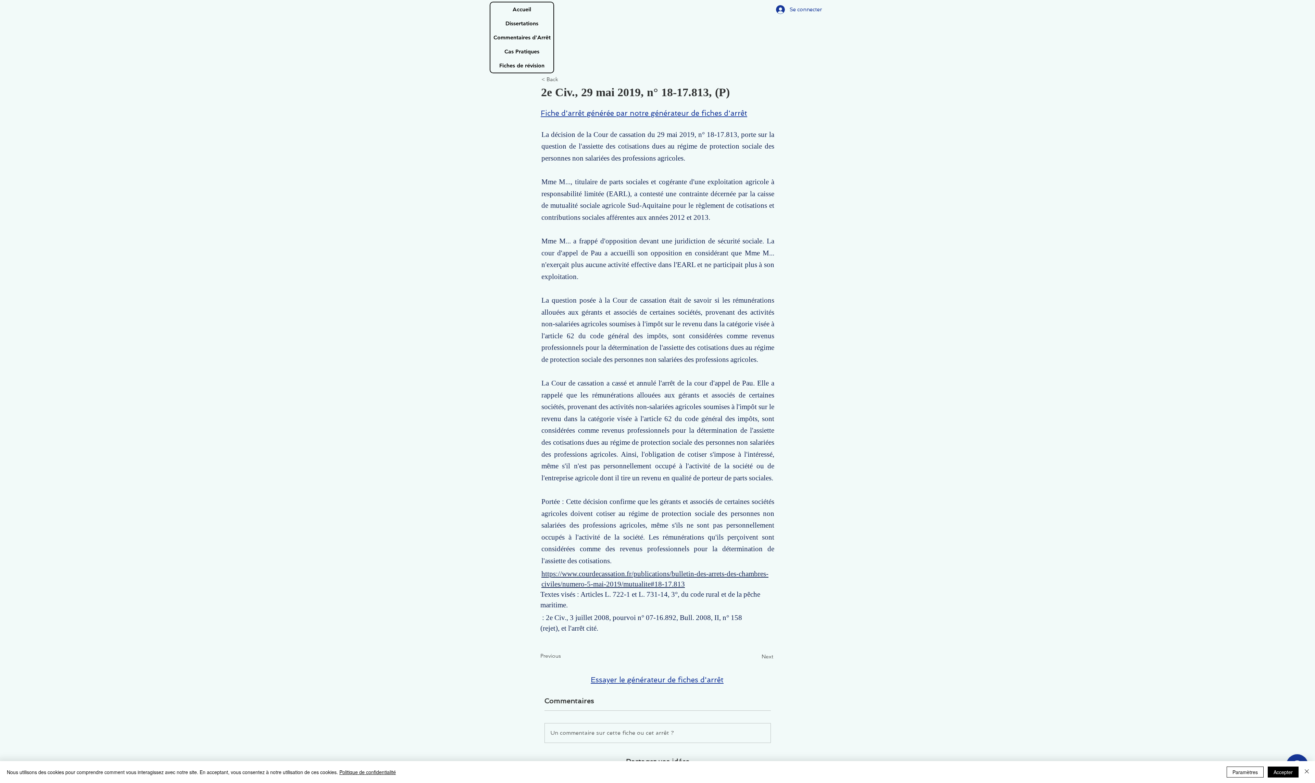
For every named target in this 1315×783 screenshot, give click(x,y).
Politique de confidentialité (367, 772)
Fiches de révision (521, 65)
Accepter (1283, 772)
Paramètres (1245, 772)
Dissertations (521, 23)
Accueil (522, 9)
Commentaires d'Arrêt (522, 37)
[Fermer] (1307, 772)
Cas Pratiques (521, 51)
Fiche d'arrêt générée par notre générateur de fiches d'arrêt (644, 113)
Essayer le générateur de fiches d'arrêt (657, 679)
